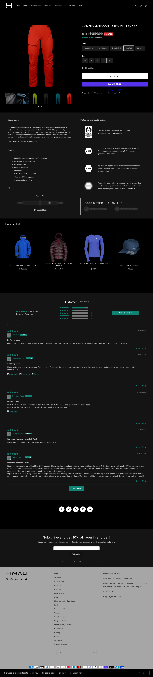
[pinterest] (76, 509)
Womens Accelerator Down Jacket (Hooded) (59, 264)
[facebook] (62, 509)
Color (84, 43)
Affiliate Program (60, 644)
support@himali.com (112, 597)
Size (83, 56)
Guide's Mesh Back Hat (129, 265)
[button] (48, 5)
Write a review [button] (125, 313)
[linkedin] (90, 509)
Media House (59, 593)
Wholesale (58, 640)
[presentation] (3, 56)
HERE (141, 583)
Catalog (57, 633)
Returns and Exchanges (63, 609)
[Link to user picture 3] (36, 378)
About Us (57, 585)
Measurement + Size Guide (64, 601)
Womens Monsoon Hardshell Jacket (23, 265)
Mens (56, 573)
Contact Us (58, 629)
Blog (56, 597)
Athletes (57, 589)
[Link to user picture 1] (12, 378)
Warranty (57, 613)
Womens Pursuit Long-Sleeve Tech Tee (94, 264)
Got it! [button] (142, 673)
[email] (83, 509)
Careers (57, 637)
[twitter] (69, 509)
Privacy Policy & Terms (63, 625)
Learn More (117, 133)
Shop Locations (60, 621)
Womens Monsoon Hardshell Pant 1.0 (110, 26)
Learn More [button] (78, 673)
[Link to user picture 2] (24, 378)
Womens (57, 577)
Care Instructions (61, 617)
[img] (12, 331)
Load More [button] (76, 488)
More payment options (115, 90)
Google (138, 587)
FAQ (56, 605)
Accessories (59, 581)
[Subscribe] (94, 652)
